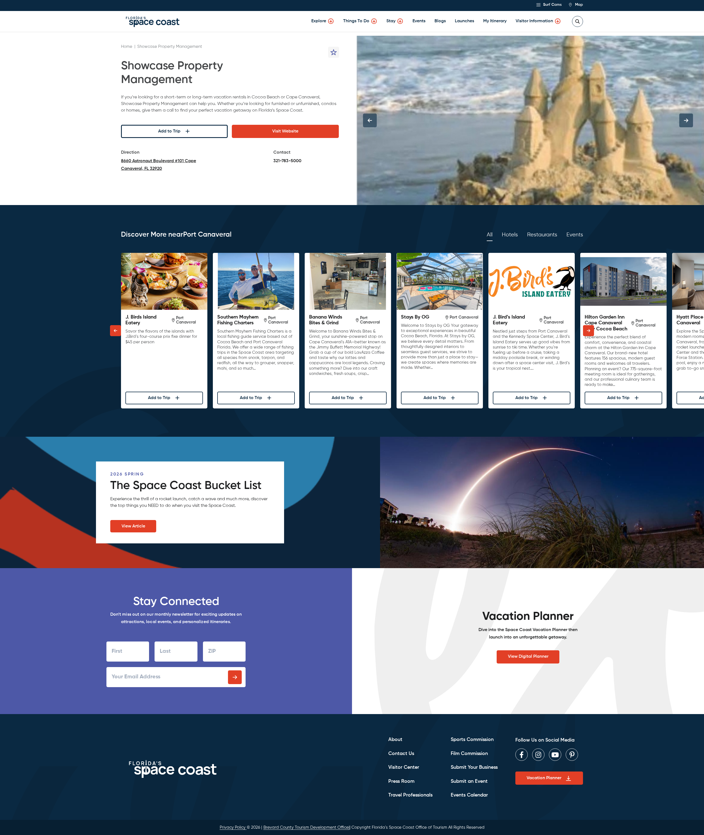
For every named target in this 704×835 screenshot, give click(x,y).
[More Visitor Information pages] (557, 21)
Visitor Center (403, 767)
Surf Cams (552, 5)
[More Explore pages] (331, 21)
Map (578, 5)
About (395, 739)
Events (419, 21)
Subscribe (235, 677)
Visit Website (285, 131)
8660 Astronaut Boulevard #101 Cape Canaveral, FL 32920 (158, 165)
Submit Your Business (474, 767)
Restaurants (542, 235)
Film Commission (469, 753)
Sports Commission (472, 739)
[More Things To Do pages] (374, 21)
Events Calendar (469, 795)
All (490, 235)
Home (126, 47)
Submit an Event (469, 781)
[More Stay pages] (400, 21)
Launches (464, 21)
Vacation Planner (544, 778)
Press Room (401, 781)
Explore (318, 21)
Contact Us (401, 753)
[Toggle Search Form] (577, 21)
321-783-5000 (287, 161)
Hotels (510, 235)
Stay (390, 21)
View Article (133, 526)
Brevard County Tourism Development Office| (306, 827)
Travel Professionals (410, 795)
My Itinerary (495, 21)
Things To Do (356, 21)
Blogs (440, 21)
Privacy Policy (233, 827)
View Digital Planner (528, 656)
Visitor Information (534, 21)
